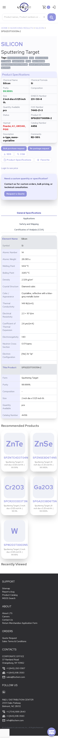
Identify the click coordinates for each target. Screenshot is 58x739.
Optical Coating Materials (39, 64)
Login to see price (9, 168)
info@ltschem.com (15, 720)
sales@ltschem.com (15, 677)
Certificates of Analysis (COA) (29, 229)
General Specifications (29, 212)
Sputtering (6, 68)
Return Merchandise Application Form (19, 623)
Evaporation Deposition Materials (14, 64)
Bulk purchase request (14, 148)
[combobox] (22, 17)
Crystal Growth (18, 61)
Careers (6, 616)
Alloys (28, 61)
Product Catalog (10, 595)
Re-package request (39, 148)
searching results (21, 28)
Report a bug (8, 591)
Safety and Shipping (29, 224)
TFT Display (6, 61)
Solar (31, 58)
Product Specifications (17, 160)
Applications (29, 218)
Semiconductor (42, 58)
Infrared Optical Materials (17, 58)
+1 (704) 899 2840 (15, 711)
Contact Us (7, 619)
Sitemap (6, 588)
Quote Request (9, 638)
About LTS (7, 613)
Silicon (39, 28)
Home (4, 28)
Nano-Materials (38, 61)
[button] (21, 154)
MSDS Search (8, 598)
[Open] (44, 17)
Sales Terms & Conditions (14, 641)
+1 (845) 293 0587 (15, 668)
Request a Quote (15, 193)
